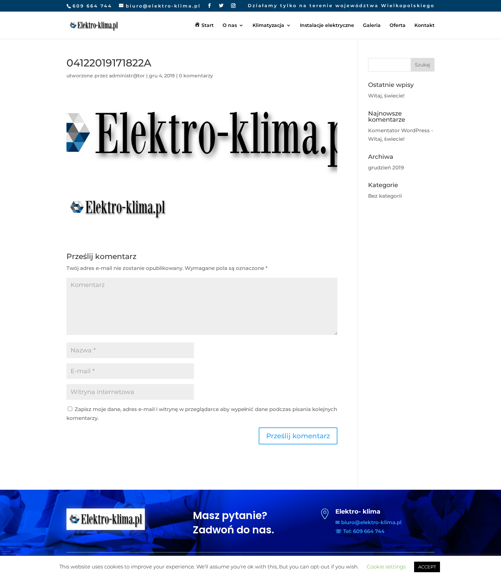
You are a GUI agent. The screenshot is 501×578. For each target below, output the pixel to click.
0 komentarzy (196, 76)
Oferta (398, 25)
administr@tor (127, 76)
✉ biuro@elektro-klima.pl (368, 522)
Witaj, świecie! (386, 95)
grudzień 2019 (386, 167)
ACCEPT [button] (427, 566)
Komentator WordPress (399, 130)
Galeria (372, 25)
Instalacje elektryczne (327, 25)
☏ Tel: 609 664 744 (359, 531)
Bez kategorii (385, 196)
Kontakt (424, 25)
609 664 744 (92, 6)
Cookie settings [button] (386, 566)
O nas (230, 25)
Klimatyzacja (268, 25)
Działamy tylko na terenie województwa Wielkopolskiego (341, 5)
